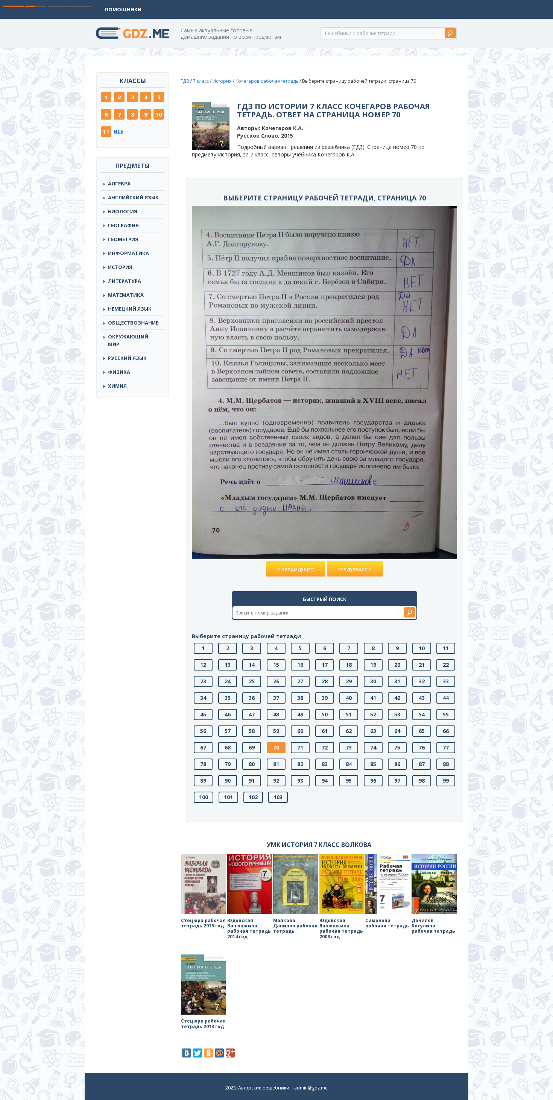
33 (446, 681)
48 (276, 714)
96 (373, 780)
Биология (122, 211)
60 (300, 730)
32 (422, 681)
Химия (117, 385)
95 (349, 780)
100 (203, 797)
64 (397, 730)
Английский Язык (133, 197)
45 (203, 714)
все (118, 131)
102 (253, 797)
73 (349, 747)
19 (373, 664)
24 (228, 681)
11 (106, 131)
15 (276, 664)
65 (422, 730)
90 (228, 780)
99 (446, 780)
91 (252, 780)
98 (422, 780)
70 (276, 747)
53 (397, 714)
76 (422, 747)
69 (252, 747)
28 (325, 681)
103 (278, 797)
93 (300, 780)
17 (325, 664)
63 (373, 730)
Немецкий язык (130, 308)
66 (446, 730)
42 (397, 697)
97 (397, 780)
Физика (119, 372)
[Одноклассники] (208, 1053)
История (120, 267)
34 (203, 697)
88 (446, 764)
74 (373, 747)
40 (349, 697)
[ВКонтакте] (186, 1053)
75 (397, 747)
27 (300, 681)
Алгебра (119, 183)
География (123, 225)
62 (349, 730)
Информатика (128, 253)
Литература (124, 281)
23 (203, 681)
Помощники (123, 9)
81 (276, 764)
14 (252, 664)
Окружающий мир (128, 340)
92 (276, 780)
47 (252, 714)
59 (276, 730)
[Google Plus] (230, 1053)
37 (276, 697)
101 (228, 797)
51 (349, 714)
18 (349, 664)
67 (203, 747)
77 (446, 747)
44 (446, 697)
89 (203, 780)
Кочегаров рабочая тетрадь (266, 81)
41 (373, 697)
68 (228, 747)
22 (446, 664)
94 (325, 780)
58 (252, 730)
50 (325, 714)
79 (228, 764)
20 (397, 664)
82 (300, 764)
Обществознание (133, 322)
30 (373, 681)
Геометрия (123, 239)
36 (252, 697)
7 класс (201, 81)
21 (422, 664)
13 (228, 664)
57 (228, 730)
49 (300, 714)
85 (373, 764)
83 (325, 764)
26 (276, 681)
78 (203, 764)
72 (325, 747)
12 (203, 664)
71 (300, 747)
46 (228, 714)
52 (373, 714)
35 (228, 697)
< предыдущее (295, 569)
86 (397, 764)
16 (300, 664)
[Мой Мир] (219, 1053)
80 (252, 764)
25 (252, 681)
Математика (126, 294)
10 (158, 114)
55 (446, 714)
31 (397, 681)
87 (422, 764)
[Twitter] (197, 1053)
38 (300, 697)
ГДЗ (185, 81)
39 (325, 697)
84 (349, 764)
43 (422, 697)
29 (349, 681)
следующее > (355, 569)
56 (203, 730)
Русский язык (127, 358)
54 (422, 714)
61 (325, 730)
